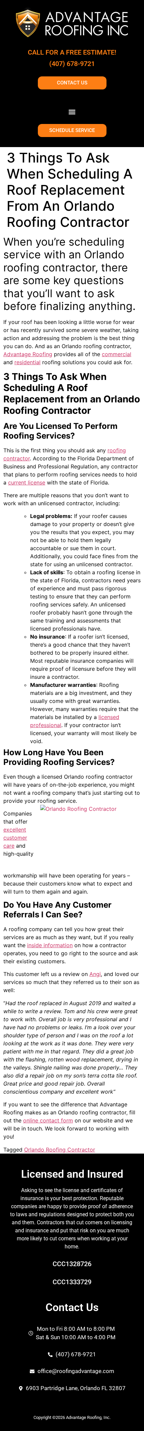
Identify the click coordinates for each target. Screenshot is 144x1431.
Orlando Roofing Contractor (59, 1149)
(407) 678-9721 (72, 64)
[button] (72, 111)
